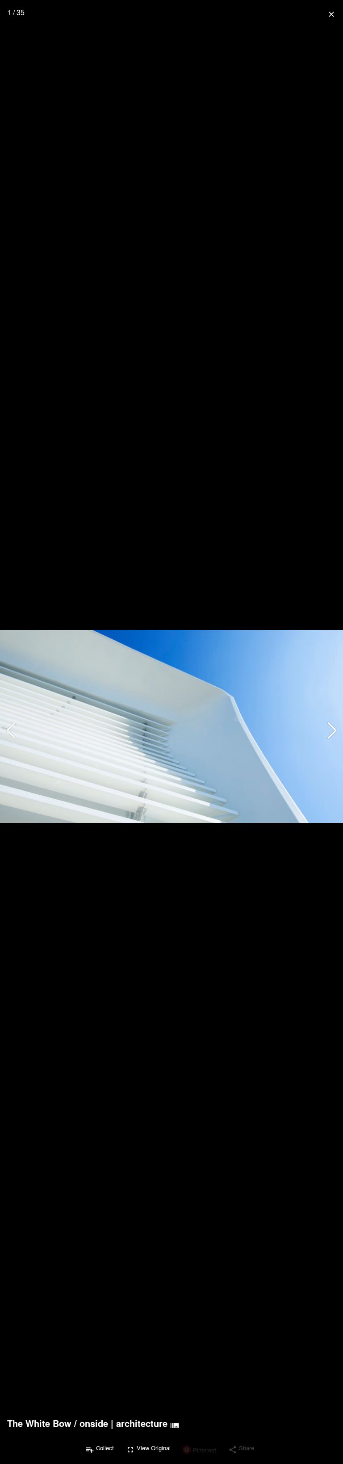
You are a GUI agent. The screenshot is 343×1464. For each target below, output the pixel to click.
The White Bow (39, 1423)
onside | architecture (123, 1423)
